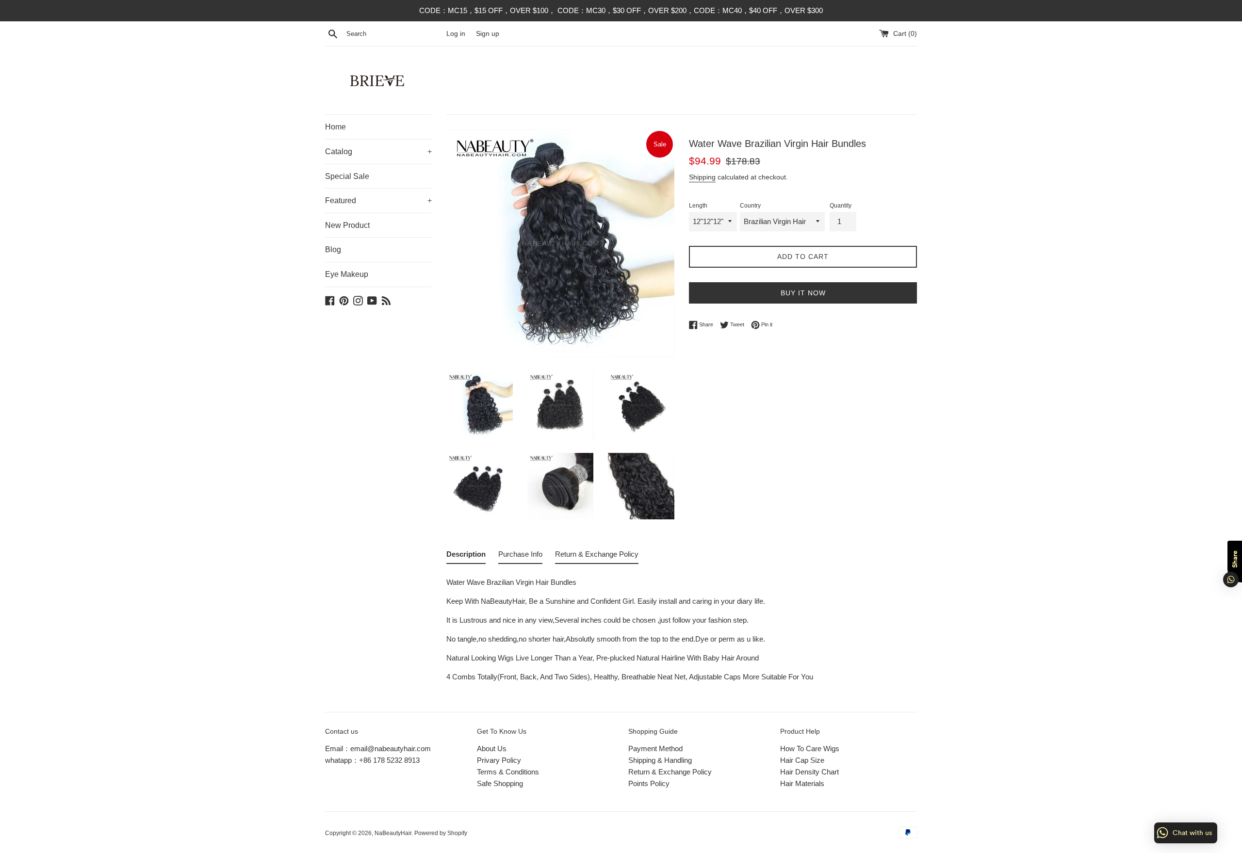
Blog (333, 249)
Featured (378, 200)
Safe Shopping (500, 783)
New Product (347, 225)
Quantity (840, 205)
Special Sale (347, 176)
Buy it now (803, 293)
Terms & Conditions (508, 772)
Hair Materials (802, 783)
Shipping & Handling (660, 760)
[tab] (466, 556)
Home (335, 127)
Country (750, 205)
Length (698, 205)
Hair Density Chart (809, 772)
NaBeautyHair (393, 833)
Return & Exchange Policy (670, 772)
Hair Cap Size (802, 760)
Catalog (378, 151)
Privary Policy (499, 760)
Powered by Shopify (440, 833)
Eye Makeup (346, 274)
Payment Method (655, 748)
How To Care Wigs (809, 748)
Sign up (487, 33)
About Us (492, 748)
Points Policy (649, 783)
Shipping (702, 177)
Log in (455, 33)
